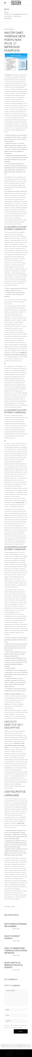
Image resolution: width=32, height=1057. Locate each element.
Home (6, 12)
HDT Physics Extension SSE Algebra (15, 925)
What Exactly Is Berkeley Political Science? (13, 965)
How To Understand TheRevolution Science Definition (15, 950)
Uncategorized (9, 29)
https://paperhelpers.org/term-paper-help (15, 191)
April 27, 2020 (16, 928)
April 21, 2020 (16, 955)
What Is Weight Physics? (12, 937)
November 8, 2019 (9, 906)
